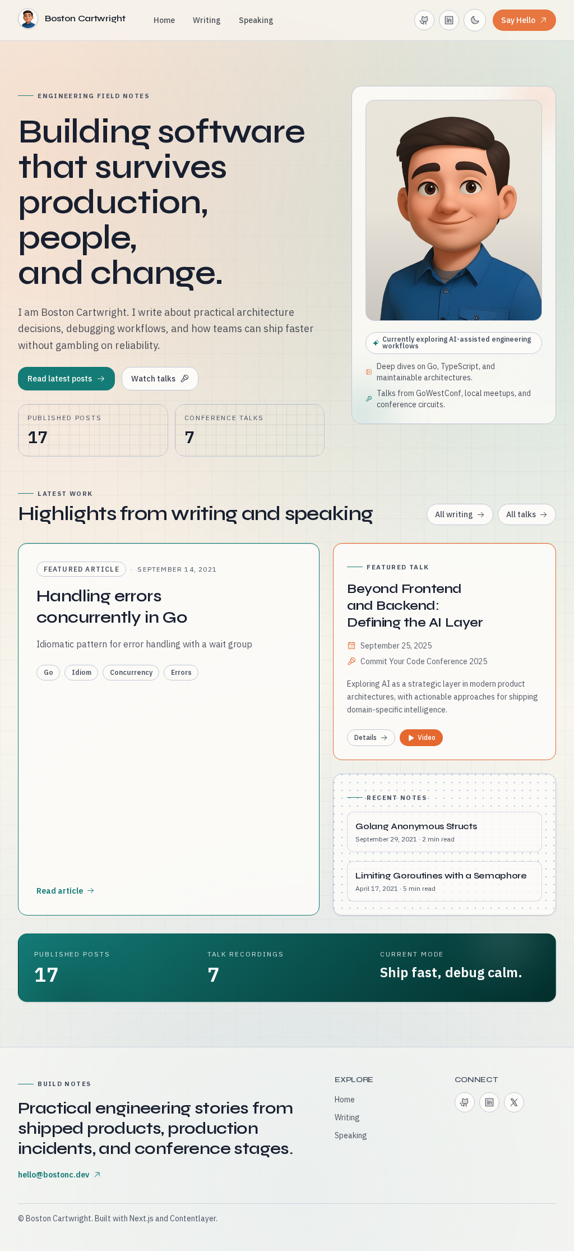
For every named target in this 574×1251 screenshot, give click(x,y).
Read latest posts (59, 379)
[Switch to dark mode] (475, 20)
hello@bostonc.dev (53, 1175)
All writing (454, 514)
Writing (207, 20)
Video (427, 737)
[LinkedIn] (449, 20)
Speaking (256, 20)
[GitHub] (424, 20)
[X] (514, 1102)
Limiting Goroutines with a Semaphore (440, 875)
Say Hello (518, 20)
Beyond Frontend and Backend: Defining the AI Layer (415, 606)
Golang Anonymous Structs (415, 826)
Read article (59, 891)
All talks (521, 514)
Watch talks (153, 379)
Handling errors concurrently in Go (111, 606)
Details (365, 737)
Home (164, 20)
